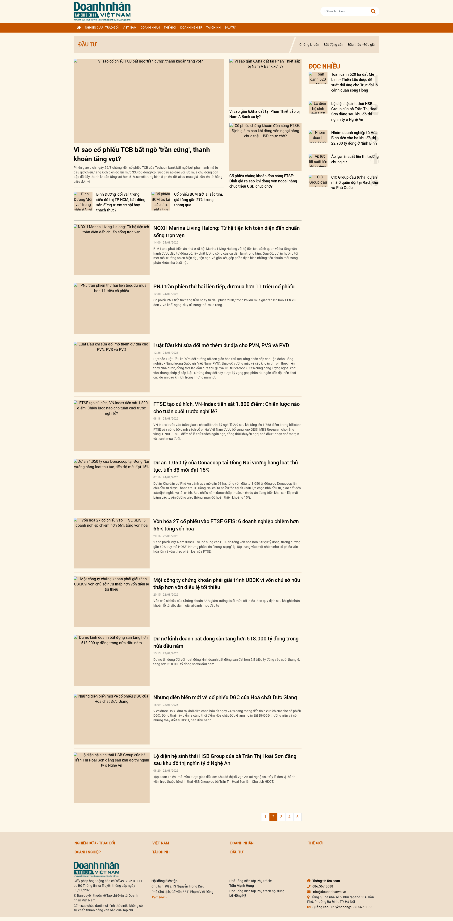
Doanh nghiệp (191, 27)
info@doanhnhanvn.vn (329, 892)
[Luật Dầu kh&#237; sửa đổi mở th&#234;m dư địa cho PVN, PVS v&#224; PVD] (112, 367)
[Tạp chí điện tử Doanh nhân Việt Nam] (102, 10)
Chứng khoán (309, 44)
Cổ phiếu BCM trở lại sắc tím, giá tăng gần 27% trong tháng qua (198, 199)
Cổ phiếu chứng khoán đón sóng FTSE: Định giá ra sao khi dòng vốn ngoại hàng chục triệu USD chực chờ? (263, 181)
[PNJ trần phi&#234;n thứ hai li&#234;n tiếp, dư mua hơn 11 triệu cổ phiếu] (112, 308)
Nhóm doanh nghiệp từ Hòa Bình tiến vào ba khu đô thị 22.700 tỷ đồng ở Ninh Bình (354, 138)
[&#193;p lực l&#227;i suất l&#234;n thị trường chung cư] (318, 160)
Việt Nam (129, 27)
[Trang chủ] (79, 28)
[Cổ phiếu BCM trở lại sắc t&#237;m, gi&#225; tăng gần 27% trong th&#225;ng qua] (160, 201)
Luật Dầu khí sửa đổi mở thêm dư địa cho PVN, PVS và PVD (221, 345)
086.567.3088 (322, 886)
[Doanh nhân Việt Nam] (96, 869)
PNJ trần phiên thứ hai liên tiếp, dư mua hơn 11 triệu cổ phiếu (223, 286)
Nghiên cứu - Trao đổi (102, 27)
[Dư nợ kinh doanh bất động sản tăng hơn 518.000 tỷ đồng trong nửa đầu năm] (112, 660)
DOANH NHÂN (150, 27)
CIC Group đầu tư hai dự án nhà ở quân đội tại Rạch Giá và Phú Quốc (354, 182)
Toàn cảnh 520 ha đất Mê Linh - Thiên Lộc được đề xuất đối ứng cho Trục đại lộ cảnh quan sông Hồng (354, 82)
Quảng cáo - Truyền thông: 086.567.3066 (342, 907)
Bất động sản (333, 44)
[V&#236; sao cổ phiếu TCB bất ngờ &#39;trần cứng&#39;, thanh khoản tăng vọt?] (149, 101)
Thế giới (170, 27)
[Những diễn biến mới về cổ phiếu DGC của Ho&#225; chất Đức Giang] (112, 719)
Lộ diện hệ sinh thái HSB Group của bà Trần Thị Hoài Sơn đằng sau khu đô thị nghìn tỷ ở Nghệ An (224, 760)
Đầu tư (230, 27)
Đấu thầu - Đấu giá (361, 44)
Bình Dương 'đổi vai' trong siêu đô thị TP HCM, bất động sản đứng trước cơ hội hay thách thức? (120, 202)
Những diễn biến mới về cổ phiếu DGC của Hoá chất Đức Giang (225, 697)
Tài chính (213, 27)
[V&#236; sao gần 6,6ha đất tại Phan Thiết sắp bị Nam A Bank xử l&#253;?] (265, 83)
